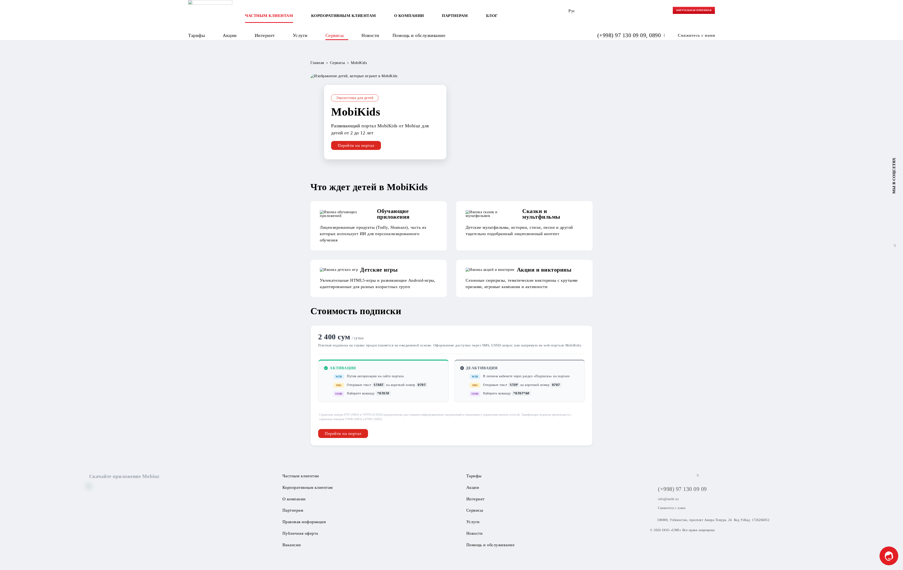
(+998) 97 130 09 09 (621, 35)
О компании (409, 16)
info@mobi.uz (668, 499)
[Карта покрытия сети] (642, 12)
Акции (230, 35)
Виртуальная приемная (693, 10)
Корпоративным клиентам (343, 16)
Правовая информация (304, 521)
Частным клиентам (269, 16)
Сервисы (334, 35)
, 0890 (653, 35)
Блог (492, 16)
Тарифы (196, 35)
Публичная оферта (300, 533)
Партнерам (455, 16)
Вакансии (291, 544)
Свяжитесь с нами (696, 35)
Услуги (300, 35)
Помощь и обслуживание (419, 35)
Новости (370, 35)
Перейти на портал (356, 145)
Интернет (265, 35)
